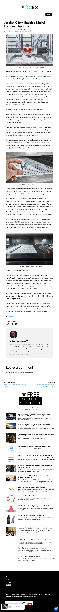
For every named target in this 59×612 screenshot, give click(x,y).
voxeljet (30, 31)
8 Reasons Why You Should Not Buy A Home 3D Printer (35, 528)
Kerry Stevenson (9, 30)
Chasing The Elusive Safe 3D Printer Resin (31, 515)
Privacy (8, 582)
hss (20, 31)
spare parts (24, 31)
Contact (8, 579)
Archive (8, 585)
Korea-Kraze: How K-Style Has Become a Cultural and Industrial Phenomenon (34, 476)
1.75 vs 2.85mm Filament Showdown (29, 556)
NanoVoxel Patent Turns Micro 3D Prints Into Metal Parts (35, 455)
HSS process (20, 76)
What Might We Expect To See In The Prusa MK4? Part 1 (35, 540)
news (29, 30)
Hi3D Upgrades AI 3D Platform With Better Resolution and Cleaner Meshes (36, 435)
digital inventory (14, 31)
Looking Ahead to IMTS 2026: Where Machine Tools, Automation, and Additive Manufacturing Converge (34, 415)
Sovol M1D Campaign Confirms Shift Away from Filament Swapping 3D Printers (35, 466)
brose (8, 31)
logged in (18, 372)
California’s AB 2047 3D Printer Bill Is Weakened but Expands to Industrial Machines (34, 425)
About (8, 577)
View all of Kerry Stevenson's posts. (19, 354)
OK (30, 604)
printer (32, 30)
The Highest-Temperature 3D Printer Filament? (32, 548)
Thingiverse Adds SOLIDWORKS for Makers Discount (34, 446)
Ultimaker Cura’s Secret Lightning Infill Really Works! (34, 506)
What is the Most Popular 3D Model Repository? (32, 487)
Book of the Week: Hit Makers (27, 496)
